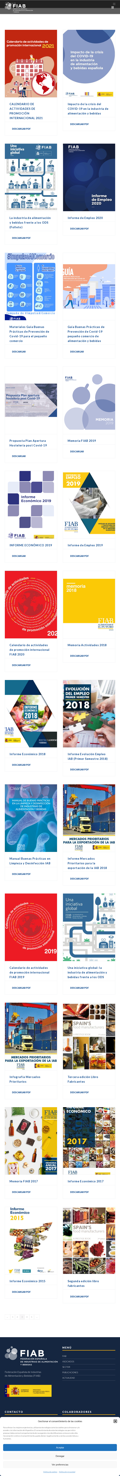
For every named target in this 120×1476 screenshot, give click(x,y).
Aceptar (60, 1447)
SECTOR (66, 1367)
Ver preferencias (60, 1464)
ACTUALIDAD (68, 1378)
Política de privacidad (67, 1472)
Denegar (60, 1456)
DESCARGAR (19, 351)
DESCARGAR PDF (21, 128)
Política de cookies (50, 1472)
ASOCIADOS (68, 1361)
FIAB (64, 1356)
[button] (115, 1421)
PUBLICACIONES (70, 1372)
